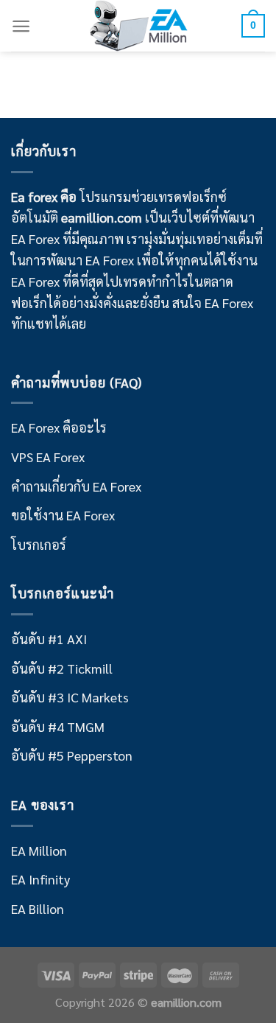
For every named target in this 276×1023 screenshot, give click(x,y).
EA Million (39, 850)
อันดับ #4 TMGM (58, 726)
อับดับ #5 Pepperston (71, 755)
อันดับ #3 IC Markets (70, 696)
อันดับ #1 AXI (49, 638)
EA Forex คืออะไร (59, 427)
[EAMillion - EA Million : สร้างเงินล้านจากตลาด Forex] (138, 26)
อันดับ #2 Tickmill (62, 668)
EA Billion (37, 908)
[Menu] (21, 26)
